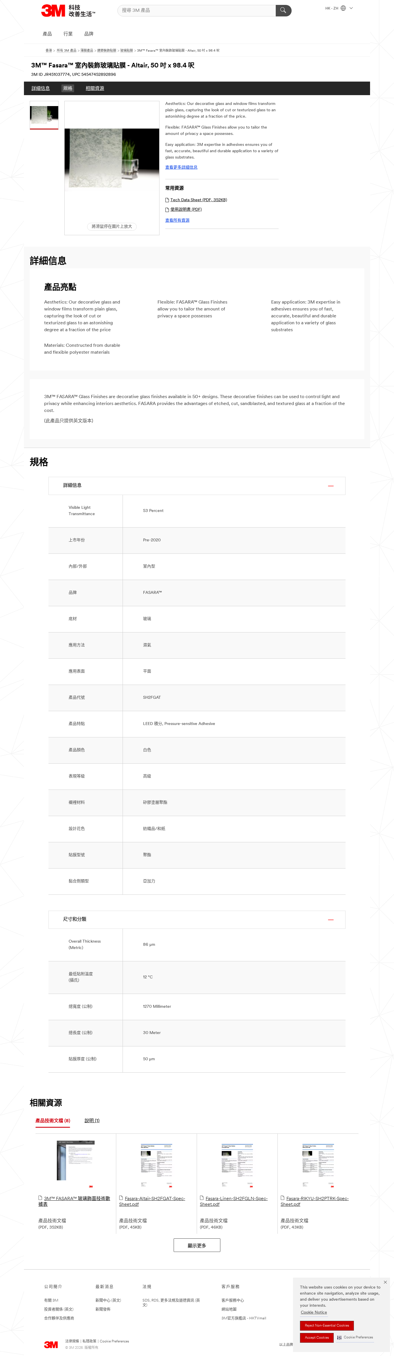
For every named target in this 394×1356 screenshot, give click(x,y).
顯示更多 (197, 1246)
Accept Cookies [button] (317, 1338)
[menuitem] (41, 88)
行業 (68, 34)
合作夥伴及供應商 (59, 1318)
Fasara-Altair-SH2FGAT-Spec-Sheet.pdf (152, 1202)
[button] (355, 1337)
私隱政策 (89, 1341)
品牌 (88, 34)
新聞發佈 (102, 1309)
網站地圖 (229, 1309)
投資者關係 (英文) (59, 1309)
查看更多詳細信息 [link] (181, 167)
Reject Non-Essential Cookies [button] (327, 1325)
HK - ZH (332, 8)
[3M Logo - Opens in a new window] (68, 10)
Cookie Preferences (114, 1341)
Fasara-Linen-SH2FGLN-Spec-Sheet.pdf (234, 1202)
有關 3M (51, 1300)
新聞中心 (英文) (108, 1300)
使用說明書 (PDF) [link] (186, 210)
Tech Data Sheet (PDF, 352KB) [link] (198, 200)
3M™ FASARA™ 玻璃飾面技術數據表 (74, 1202)
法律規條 (72, 1341)
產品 (47, 34)
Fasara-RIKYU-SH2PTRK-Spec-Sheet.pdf (315, 1202)
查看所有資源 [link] (177, 221)
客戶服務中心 (233, 1300)
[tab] (52, 1121)
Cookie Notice (314, 1312)
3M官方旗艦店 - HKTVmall (244, 1318)
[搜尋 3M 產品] (284, 10)
